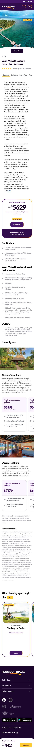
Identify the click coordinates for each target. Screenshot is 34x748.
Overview (6, 75)
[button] (14, 414)
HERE (9, 191)
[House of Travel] (9, 6)
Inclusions (14, 75)
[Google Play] (24, 720)
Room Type (23, 75)
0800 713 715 (27, 1)
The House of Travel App (10, 732)
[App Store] (9, 720)
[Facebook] (4, 700)
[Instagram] (10, 700)
